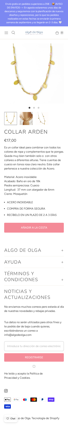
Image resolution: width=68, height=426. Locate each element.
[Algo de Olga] (34, 33)
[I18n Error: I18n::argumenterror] (26, 118)
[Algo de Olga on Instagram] (8, 391)
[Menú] (6, 32)
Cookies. (25, 377)
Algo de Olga (22, 418)
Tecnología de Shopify (45, 418)
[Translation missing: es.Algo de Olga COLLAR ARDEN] (41, 118)
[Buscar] (13, 32)
